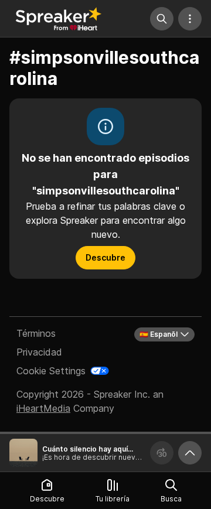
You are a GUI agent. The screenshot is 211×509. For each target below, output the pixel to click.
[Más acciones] (190, 18)
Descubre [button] (105, 257)
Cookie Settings (51, 371)
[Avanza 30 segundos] (161, 452)
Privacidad (39, 352)
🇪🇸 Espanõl (158, 334)
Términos (36, 333)
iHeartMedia (43, 408)
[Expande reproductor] (190, 452)
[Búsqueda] (161, 18)
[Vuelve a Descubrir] (58, 18)
